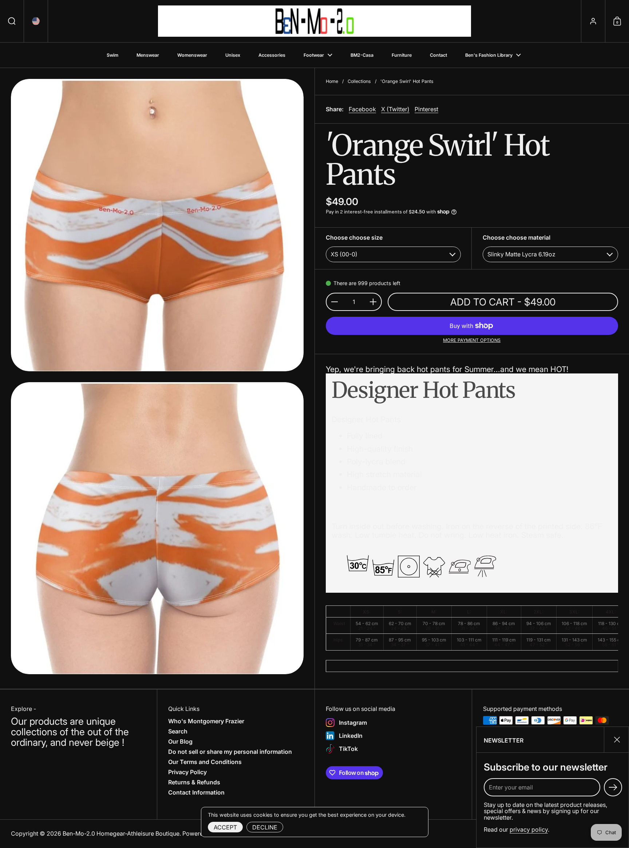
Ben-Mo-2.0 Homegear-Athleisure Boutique (121, 833)
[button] (12, 21)
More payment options (472, 340)
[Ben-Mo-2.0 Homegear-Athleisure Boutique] (314, 21)
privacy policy (529, 829)
